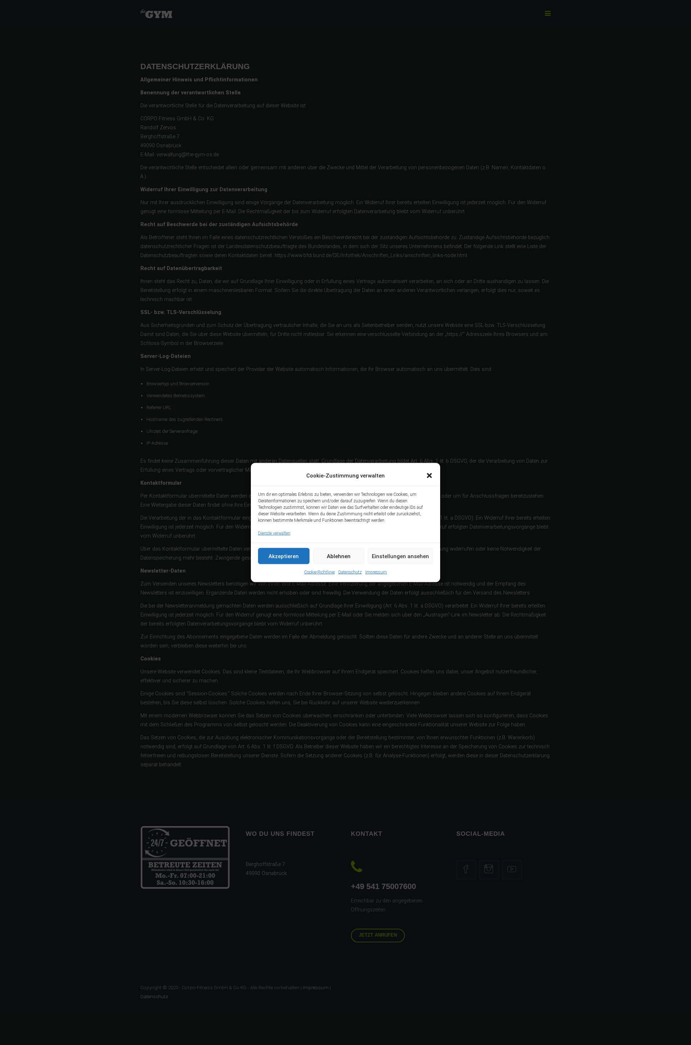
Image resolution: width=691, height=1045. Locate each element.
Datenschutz (350, 572)
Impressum (376, 572)
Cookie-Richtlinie (319, 572)
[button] (429, 475)
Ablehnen (339, 556)
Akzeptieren (283, 556)
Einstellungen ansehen (400, 556)
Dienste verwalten (274, 533)
